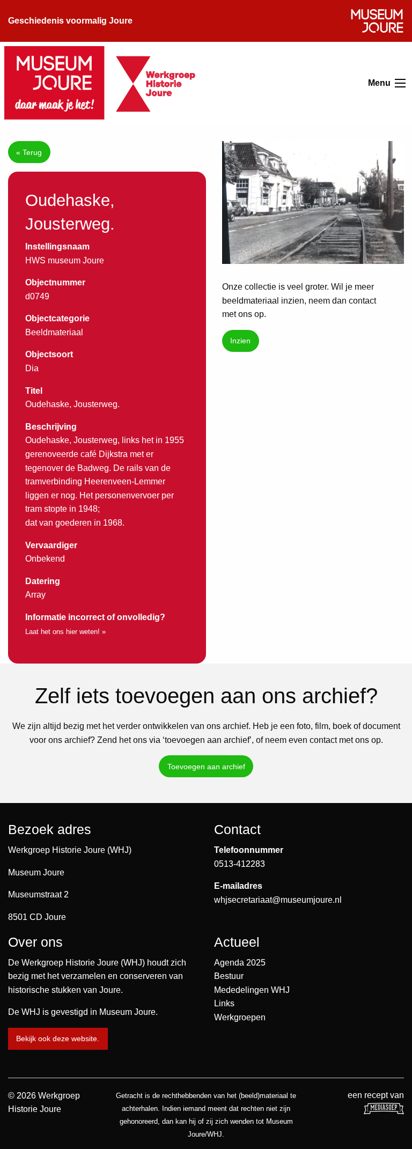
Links (224, 1003)
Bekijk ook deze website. (57, 1038)
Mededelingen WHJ (252, 990)
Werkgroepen (240, 1017)
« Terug (29, 152)
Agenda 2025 (240, 962)
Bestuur (229, 976)
